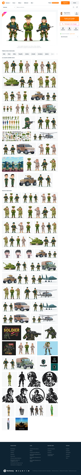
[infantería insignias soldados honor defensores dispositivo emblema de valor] (33, 379)
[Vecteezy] (3, 3)
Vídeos (19, 2)
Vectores (7, 2)
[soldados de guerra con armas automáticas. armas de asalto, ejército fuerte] (47, 348)
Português (68, 452)
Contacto (49, 450)
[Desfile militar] (12, 164)
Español (67, 450)
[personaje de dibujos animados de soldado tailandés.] (9, 180)
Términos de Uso (55, 470)
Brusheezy (13, 448)
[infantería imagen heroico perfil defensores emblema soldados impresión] (8, 395)
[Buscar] (73, 7)
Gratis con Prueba (69, 19)
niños (14, 54)
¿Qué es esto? (72, 33)
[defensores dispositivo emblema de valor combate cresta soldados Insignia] (21, 395)
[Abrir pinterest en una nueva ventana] (22, 470)
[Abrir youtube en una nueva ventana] (28, 470)
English (67, 448)
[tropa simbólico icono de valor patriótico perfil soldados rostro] (49, 379)
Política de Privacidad (64, 470)
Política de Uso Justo (73, 470)
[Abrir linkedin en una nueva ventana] (20, 470)
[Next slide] (56, 54)
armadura (40, 54)
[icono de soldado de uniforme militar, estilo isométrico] (8, 424)
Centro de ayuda (51, 448)
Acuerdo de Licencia (34, 448)
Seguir (76, 14)
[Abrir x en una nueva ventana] (26, 470)
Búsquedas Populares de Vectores (35, 455)
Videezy (12, 452)
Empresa (12, 454)
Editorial (26, 2)
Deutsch (68, 454)
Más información (64, 36)
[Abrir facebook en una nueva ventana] (16, 470)
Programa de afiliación (35, 452)
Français (68, 456)
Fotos (14, 2)
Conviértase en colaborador (51, 455)
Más (32, 2)
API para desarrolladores (16, 458)
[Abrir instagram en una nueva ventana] (18, 470)
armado (33, 54)
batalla (52, 54)
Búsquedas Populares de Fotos (35, 458)
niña (4, 54)
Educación (13, 456)
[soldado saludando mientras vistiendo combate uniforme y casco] (8, 410)
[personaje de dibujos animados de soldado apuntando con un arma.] (28, 123)
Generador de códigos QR (16, 464)
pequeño (20, 54)
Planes (49, 2)
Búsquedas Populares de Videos (35, 461)
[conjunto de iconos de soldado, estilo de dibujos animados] (11, 123)
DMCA (31, 450)
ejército (47, 54)
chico (9, 54)
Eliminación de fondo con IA (17, 463)
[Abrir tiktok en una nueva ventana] (24, 470)
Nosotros (49, 452)
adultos (27, 54)
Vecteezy (12, 450)
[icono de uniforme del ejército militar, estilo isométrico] (52, 410)
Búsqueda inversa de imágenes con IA (15, 460)
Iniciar (74, 2)
